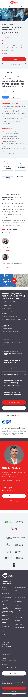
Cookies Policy (9, 683)
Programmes (12, 6)
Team (3, 631)
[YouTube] (16, 668)
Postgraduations (18, 608)
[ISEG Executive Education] (14, 2)
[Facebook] (3, 668)
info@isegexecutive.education (9, 660)
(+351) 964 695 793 (10, 490)
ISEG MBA (17, 605)
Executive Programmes (22, 6)
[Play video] (14, 280)
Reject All (14, 691)
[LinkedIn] (11, 668)
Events (16, 593)
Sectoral (4, 622)
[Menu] (2, 2)
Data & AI (4, 604)
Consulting (17, 620)
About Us (4, 629)
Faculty (3, 634)
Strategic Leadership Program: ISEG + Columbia (19, 601)
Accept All (14, 688)
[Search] (25, 2)
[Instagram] (7, 668)
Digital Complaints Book (20, 627)
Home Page (4, 6)
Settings (14, 694)
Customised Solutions (19, 617)
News (16, 590)
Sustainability (5, 615)
